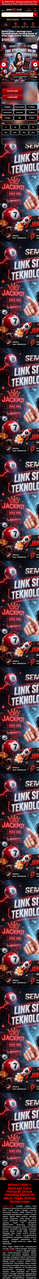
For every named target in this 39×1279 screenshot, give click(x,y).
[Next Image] (35, 64)
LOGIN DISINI (12, 97)
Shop (3, 10)
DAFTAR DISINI (12, 91)
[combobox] (17, 15)
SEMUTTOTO (8, 1206)
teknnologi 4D (9, 1251)
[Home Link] (14, 9)
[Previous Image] (3, 64)
